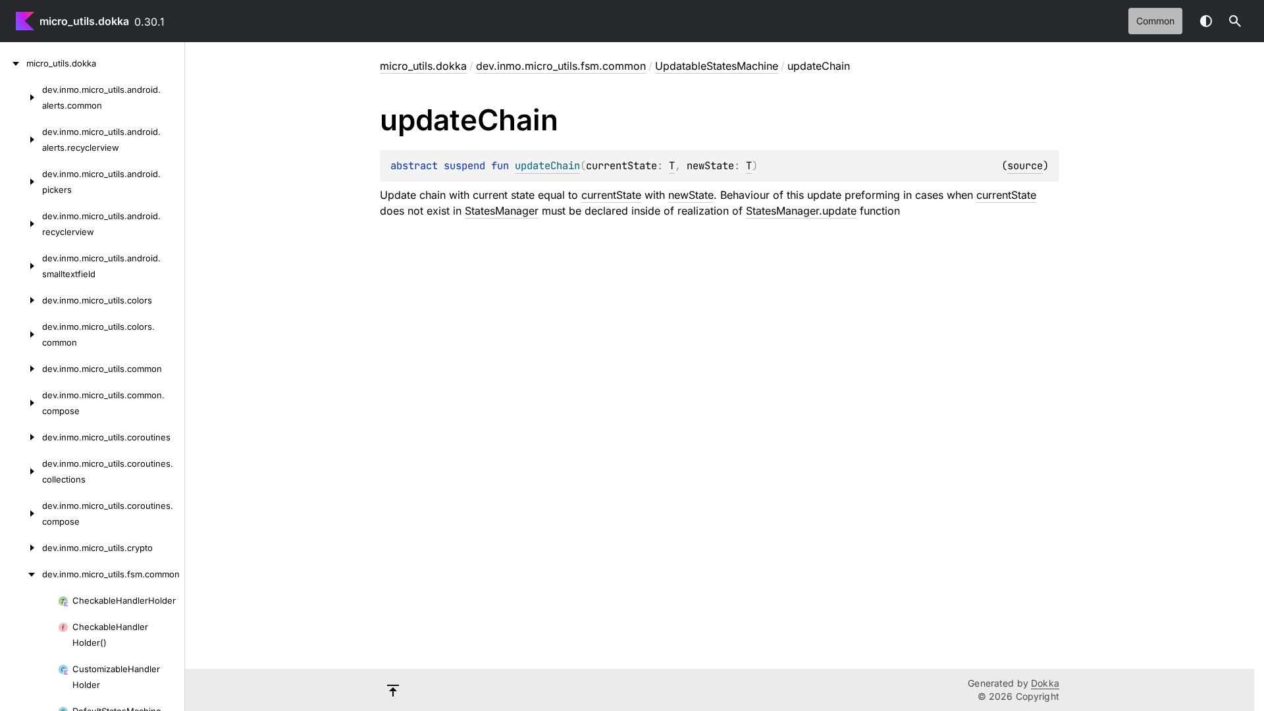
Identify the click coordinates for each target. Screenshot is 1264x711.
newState (691, 194)
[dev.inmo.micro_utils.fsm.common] (21, 574)
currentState (611, 194)
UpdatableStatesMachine (716, 65)
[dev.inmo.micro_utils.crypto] (21, 548)
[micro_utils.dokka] (13, 63)
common (1155, 20)
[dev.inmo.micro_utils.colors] (21, 300)
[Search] (1235, 21)
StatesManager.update (801, 210)
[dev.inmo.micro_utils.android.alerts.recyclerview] (21, 139)
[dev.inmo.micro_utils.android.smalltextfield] (21, 266)
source (1025, 165)
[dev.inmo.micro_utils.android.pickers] (21, 182)
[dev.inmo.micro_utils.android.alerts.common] (21, 97)
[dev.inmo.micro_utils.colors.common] (21, 334)
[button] (1235, 21)
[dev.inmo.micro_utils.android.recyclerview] (21, 224)
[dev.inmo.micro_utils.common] (21, 369)
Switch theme (1206, 21)
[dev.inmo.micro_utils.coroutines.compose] (21, 513)
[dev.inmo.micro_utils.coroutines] (21, 437)
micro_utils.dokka (84, 21)
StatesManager (502, 210)
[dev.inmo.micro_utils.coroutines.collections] (21, 471)
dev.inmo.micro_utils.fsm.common (561, 65)
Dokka (1045, 683)
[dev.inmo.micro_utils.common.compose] (21, 403)
